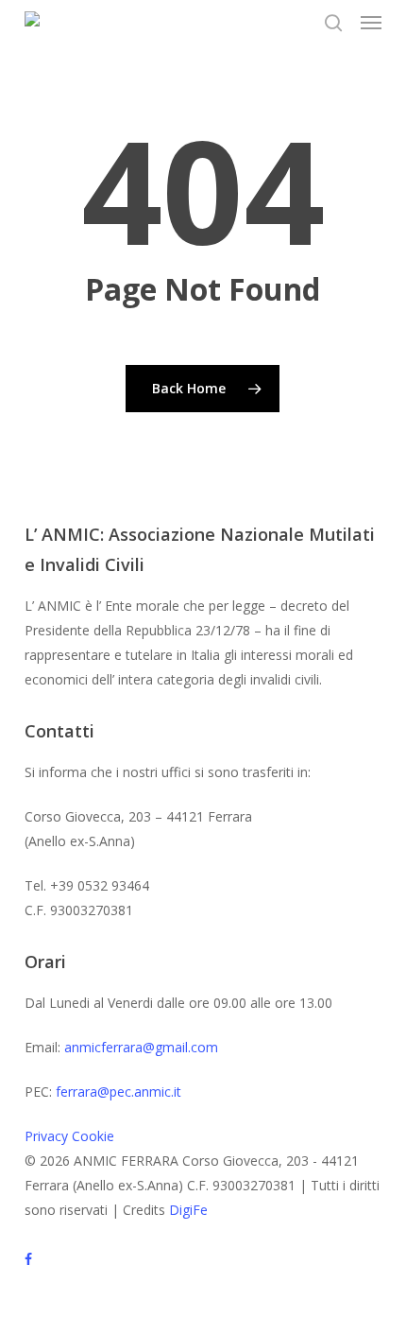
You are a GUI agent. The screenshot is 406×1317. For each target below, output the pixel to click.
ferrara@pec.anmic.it (118, 1091)
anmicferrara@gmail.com (141, 1047)
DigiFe (188, 1210)
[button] (371, 22)
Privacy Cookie (69, 1136)
